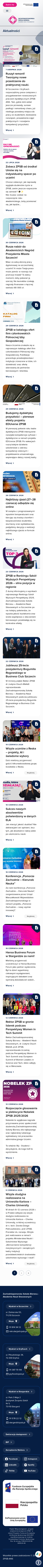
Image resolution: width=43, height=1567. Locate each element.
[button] (38, 1562)
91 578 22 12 (15, 1418)
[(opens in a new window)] (38, 1554)
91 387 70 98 (15, 1369)
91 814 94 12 (15, 1327)
